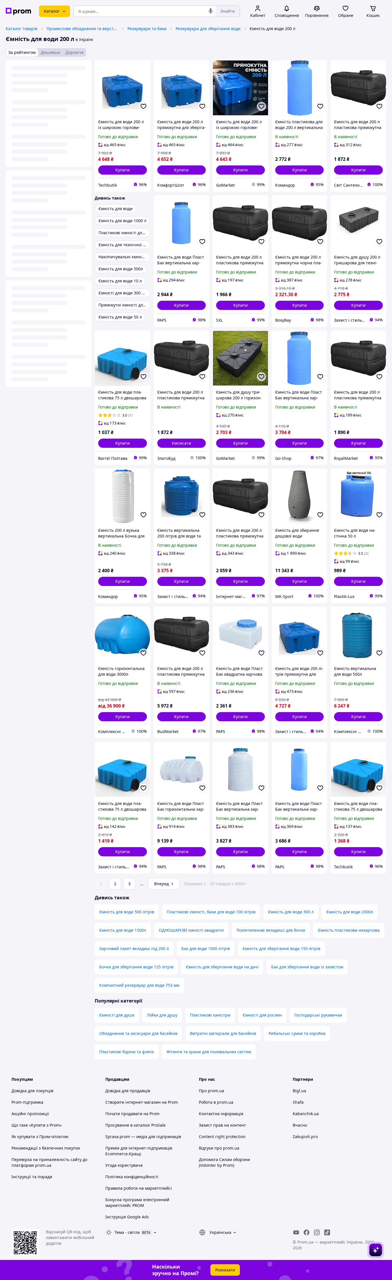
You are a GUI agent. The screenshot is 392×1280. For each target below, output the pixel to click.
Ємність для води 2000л (349, 911)
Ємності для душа (116, 1015)
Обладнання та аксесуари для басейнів (138, 1033)
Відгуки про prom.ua (219, 1148)
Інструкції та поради (31, 1176)
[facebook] (306, 1232)
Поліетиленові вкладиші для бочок (270, 930)
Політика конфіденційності (131, 1176)
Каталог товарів (21, 28)
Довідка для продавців (127, 1090)
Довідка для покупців (32, 1090)
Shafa (298, 1102)
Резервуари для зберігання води (208, 28)
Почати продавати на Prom (132, 1113)
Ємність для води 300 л (291, 911)
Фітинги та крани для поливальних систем (208, 1051)
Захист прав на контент (222, 1125)
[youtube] (296, 1232)
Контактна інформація (221, 1113)
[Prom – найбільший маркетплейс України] (18, 11)
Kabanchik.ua (306, 1113)
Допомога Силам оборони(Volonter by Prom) (224, 1162)
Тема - (127, 1232)
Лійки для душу (162, 1015)
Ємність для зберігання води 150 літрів (281, 948)
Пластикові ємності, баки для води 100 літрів (211, 911)
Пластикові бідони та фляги (126, 1051)
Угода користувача (124, 1165)
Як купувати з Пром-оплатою (40, 1136)
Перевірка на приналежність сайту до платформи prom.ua (49, 1162)
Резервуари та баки (146, 28)
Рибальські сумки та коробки (297, 1033)
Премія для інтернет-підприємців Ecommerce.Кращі (138, 1150)
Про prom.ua (211, 1090)
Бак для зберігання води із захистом (307, 967)
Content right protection (222, 1136)
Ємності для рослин (262, 1015)
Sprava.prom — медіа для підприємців (143, 1136)
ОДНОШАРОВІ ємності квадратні (191, 930)
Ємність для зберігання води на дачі (222, 967)
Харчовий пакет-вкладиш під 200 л (134, 948)
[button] (122, 170)
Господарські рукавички (318, 1015)
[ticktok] (327, 1232)
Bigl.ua (299, 1090)
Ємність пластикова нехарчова (349, 930)
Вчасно (300, 1125)
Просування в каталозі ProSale (135, 1125)
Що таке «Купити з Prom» (36, 1125)
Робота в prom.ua (216, 1102)
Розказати (225, 1270)
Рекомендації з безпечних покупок (45, 1148)
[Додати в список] (143, 106)
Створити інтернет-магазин (133, 1102)
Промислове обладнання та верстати (82, 28)
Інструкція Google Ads (127, 1217)
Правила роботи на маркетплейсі (138, 1188)
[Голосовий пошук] (211, 11)
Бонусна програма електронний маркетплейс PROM (137, 1202)
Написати (181, 443)
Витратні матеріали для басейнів (223, 1033)
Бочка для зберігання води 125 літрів (136, 967)
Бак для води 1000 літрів (205, 948)
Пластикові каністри (210, 1015)
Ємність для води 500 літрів (126, 911)
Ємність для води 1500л (122, 930)
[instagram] (316, 1232)
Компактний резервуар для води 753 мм (139, 985)
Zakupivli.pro (305, 1136)
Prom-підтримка (27, 1102)
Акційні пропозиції (30, 1113)
